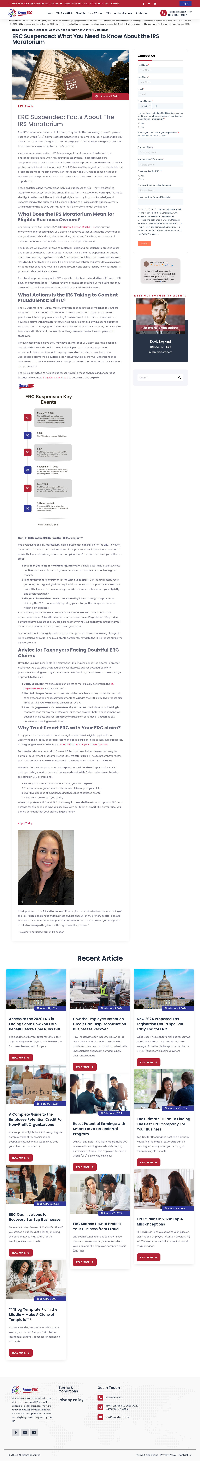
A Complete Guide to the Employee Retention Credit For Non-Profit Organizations (36, 1119)
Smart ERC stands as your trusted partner (84, 744)
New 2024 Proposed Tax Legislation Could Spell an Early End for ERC (160, 1024)
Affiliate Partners (123, 13)
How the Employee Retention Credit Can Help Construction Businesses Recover (99, 1024)
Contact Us (141, 13)
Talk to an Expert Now (180, 11)
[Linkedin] (155, 4)
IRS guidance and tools (55, 377)
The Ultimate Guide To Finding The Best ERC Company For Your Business (163, 1124)
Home (50, 13)
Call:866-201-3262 (160, 347)
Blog (24, 29)
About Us (80, 13)
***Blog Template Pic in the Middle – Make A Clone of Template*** (33, 1314)
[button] (100, 1367)
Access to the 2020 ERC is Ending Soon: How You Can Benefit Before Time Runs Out (34, 1024)
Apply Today (25, 823)
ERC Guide (25, 106)
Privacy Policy (71, 1399)
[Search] (179, 377)
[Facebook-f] (144, 4)
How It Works (95, 13)
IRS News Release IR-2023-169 (78, 227)
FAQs (108, 13)
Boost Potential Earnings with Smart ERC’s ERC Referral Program (99, 1128)
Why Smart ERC (64, 13)
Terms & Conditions (68, 1389)
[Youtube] (149, 4)
